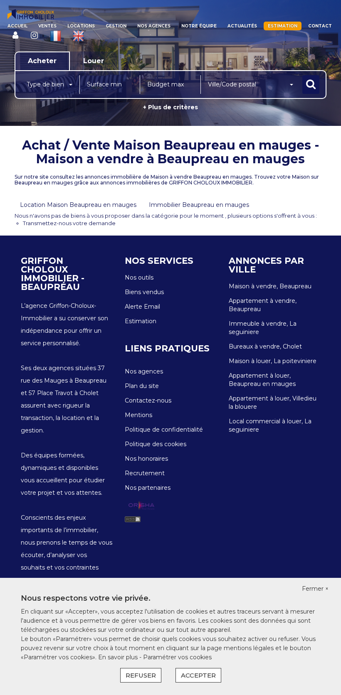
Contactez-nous (148, 400)
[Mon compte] (15, 35)
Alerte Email (142, 306)
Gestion (116, 26)
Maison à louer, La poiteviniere (272, 361)
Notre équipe (199, 26)
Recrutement (145, 473)
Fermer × (315, 588)
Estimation (282, 26)
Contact (320, 26)
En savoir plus (118, 657)
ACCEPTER (198, 675)
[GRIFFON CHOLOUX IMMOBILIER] (30, 14)
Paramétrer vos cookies (177, 657)
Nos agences (153, 26)
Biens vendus (144, 292)
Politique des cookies (155, 444)
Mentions (138, 415)
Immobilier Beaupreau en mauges (199, 205)
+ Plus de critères (170, 107)
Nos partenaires (147, 487)
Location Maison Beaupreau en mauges (78, 205)
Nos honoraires (146, 458)
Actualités (242, 26)
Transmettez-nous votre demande (69, 223)
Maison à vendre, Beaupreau (270, 286)
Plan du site (142, 386)
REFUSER (141, 675)
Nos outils (139, 277)
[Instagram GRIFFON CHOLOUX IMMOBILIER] (34, 35)
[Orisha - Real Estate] (141, 505)
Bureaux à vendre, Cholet (265, 346)
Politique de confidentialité (164, 429)
